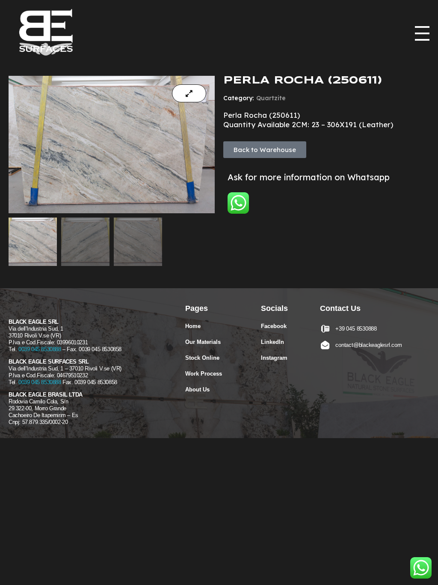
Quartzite (271, 98)
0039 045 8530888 (39, 349)
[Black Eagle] (49, 34)
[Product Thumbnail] (189, 93)
